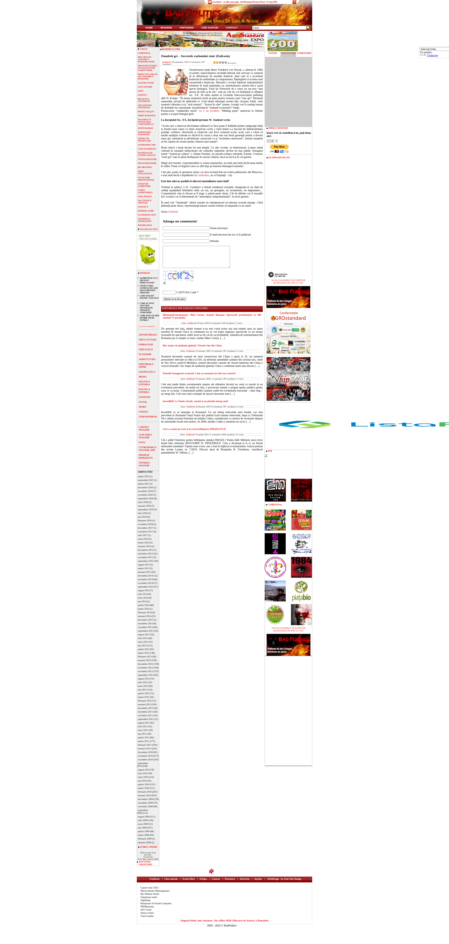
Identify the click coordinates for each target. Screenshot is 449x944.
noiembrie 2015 (145, 553)
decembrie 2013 (145, 619)
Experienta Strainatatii (144, 220)
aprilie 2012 (143, 693)
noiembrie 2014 (145, 579)
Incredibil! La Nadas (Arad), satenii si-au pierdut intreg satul (195, 401)
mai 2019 (142, 517)
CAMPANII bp (144, 53)
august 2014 (144, 590)
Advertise (245, 879)
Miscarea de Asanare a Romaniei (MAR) (146, 59)
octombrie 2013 (145, 627)
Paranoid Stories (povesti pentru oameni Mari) (147, 68)
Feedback (154, 879)
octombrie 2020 (145, 494)
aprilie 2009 (143, 831)
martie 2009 (143, 835)
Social (143, 402)
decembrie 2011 (145, 708)
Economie (145, 354)
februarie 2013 (145, 656)
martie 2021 (143, 483)
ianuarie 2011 (144, 748)
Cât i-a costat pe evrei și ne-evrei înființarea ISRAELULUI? (194, 429)
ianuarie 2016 (144, 546)
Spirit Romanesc (147, 116)
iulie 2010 (143, 773)
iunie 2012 (143, 686)
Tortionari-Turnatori (144, 133)
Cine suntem (209, 27)
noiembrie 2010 (145, 756)
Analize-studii (146, 83)
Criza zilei (146, 349)
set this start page (231, 2)
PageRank (145, 900)
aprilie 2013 (143, 649)
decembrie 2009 (145, 799)
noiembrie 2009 (145, 802)
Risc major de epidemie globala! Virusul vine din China (192, 345)
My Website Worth (149, 894)
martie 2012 (143, 697)
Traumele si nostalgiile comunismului (146, 122)
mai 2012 (142, 689)
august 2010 (144, 769)
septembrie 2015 (146, 561)
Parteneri (230, 879)
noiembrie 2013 (145, 623)
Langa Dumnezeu (147, 149)
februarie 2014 (145, 612)
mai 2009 (142, 827)
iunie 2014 (143, 597)
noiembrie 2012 (145, 667)
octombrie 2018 (145, 524)
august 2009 (144, 816)
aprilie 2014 (143, 605)
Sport (142, 407)
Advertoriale (148, 334)
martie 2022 (143, 476)
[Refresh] (165, 283)
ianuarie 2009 (144, 842)
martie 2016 (143, 542)
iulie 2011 (143, 726)
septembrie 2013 (146, 631)
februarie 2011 (145, 745)
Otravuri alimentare (144, 185)
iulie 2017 (143, 535)
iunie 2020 (143, 502)
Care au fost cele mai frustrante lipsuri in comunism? (147, 307)
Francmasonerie (147, 163)
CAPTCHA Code (186, 292)
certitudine (203, 175)
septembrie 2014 (146, 586)
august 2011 (144, 722)
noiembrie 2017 (145, 531)
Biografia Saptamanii (144, 100)
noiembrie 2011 (145, 711)
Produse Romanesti (146, 456)
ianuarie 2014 (144, 616)
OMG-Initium (144, 196)
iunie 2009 (143, 824)
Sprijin (258, 879)
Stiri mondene (148, 416)
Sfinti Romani (145, 128)
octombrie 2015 (145, 557)
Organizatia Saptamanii (145, 106)
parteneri (187, 27)
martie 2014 (143, 608)
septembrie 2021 (146, 480)
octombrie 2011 (145, 715)
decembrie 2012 (145, 664)
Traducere (432, 55)
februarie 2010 (145, 791)
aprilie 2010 (143, 784)
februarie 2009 (145, 838)
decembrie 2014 (145, 575)
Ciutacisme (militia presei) (146, 179)
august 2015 (144, 564)
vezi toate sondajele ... (148, 326)
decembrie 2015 (145, 550)
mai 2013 (142, 645)
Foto (142, 442)
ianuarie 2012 (144, 704)
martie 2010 (143, 788)
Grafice (142, 95)
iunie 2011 (143, 730)
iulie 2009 (143, 820)
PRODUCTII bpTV (146, 111)
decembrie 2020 (145, 487)
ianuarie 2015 (144, 572)
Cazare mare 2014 (149, 887)
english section (149, 229)
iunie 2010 (143, 777)
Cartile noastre (144, 428)
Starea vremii (147, 913)
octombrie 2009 (145, 806)
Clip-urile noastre (145, 436)
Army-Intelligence (145, 172)
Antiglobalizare (147, 159)
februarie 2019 (145, 520)
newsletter (217, 2)
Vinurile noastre (144, 464)
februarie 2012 (145, 700)
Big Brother (145, 167)
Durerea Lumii (145, 211)
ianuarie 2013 (144, 660)
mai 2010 (142, 780)
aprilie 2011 (143, 737)
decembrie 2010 (145, 752)
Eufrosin (173, 211)
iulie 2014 (143, 594)
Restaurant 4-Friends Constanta (155, 903)
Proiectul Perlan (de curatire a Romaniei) (148, 76)
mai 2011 (142, 733)
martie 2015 (143, 568)
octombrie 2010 (145, 759)
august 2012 (144, 678)
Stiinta (143, 411)
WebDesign (273, 879)
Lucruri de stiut (147, 215)
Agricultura (147, 359)
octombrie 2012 (145, 671)
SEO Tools (145, 909)
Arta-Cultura (147, 339)
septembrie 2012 (146, 675)
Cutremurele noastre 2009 (148, 448)
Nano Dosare (145, 87)
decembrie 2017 (145, 528)
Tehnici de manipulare (144, 139)
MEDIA (142, 376)
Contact (232, 27)
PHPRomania (147, 906)
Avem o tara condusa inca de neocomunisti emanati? (149, 289)
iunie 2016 (143, 539)
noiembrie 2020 (145, 491)
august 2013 (144, 634)
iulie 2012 (143, 682)
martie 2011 (143, 741)
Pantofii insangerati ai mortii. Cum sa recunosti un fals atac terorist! (199, 373)
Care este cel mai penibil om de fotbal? (149, 317)
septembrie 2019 (146, 509)
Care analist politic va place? (149, 297)
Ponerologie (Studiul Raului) (147, 154)
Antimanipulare (147, 145)
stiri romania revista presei (252, 2)
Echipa (203, 879)
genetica (143, 207)
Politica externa (144, 383)
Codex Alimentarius (145, 191)
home (149, 27)
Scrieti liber (188, 879)
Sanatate (144, 397)
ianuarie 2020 (144, 505)
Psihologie (146, 344)
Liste (140, 91)
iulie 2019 (143, 513)
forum (143, 49)
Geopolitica (147, 372)
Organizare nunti (148, 897)
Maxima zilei (145, 225)
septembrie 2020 (146, 498)
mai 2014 (142, 601)
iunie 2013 (143, 642)
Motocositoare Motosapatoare (155, 891)
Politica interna (144, 390)
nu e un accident (209, 110)
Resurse (166, 27)
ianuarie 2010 (144, 795)
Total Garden (146, 916)
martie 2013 (143, 653)
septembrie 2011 (146, 719)
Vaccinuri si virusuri (144, 201)
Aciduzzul (166, 62)
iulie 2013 (143, 638)
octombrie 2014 (145, 583)
